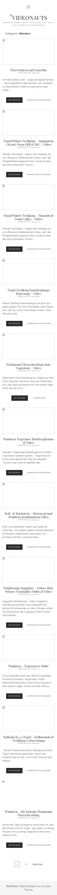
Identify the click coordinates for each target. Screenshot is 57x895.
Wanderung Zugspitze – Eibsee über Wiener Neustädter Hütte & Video (28, 570)
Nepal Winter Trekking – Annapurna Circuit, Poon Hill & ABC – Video (28, 123)
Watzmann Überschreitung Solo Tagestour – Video (28, 346)
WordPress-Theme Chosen (20, 886)
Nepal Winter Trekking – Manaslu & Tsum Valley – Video (28, 197)
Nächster (37, 864)
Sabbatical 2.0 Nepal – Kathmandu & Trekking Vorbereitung (28, 719)
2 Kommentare (39, 398)
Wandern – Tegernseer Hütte (28, 648)
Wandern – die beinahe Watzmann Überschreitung (28, 793)
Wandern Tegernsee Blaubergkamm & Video (28, 421)
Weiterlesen (15, 101)
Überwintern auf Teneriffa (28, 52)
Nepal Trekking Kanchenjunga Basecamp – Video (28, 272)
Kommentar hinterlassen (39, 100)
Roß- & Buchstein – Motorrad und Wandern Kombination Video (28, 495)
